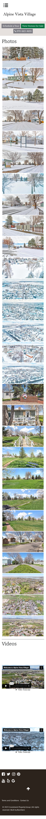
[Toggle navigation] (6, 5)
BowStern (21, 810)
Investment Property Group (20, 807)
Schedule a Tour (11, 26)
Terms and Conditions (10, 800)
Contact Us (24, 800)
